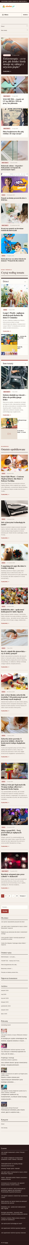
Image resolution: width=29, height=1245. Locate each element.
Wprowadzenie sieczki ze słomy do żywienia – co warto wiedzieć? (18, 432)
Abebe (6, 1242)
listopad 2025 (5, 1002)
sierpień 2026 (4, 990)
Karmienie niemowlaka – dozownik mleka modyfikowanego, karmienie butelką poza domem (14, 1213)
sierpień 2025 (4, 1009)
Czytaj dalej (7, 71)
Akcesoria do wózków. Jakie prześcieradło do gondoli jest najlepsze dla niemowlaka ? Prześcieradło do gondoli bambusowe (13, 1190)
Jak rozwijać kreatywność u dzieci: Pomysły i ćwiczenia (13, 1153)
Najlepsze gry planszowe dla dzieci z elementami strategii (14, 932)
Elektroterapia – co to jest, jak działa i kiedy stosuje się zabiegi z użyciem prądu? (14, 63)
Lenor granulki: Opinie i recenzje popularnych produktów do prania (13, 938)
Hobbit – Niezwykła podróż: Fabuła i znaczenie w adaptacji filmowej (14, 1178)
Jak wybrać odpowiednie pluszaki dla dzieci (12, 921)
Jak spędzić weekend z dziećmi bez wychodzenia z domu (14, 1196)
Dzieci (14, 26)
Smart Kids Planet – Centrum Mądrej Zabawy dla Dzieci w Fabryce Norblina (12, 478)
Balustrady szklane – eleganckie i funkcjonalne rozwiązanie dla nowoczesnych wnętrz (12, 168)
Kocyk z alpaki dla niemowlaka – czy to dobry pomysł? (13, 652)
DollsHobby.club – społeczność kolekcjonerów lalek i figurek (12, 610)
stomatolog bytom (6, 1025)
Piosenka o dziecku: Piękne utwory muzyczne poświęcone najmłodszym (13, 1218)
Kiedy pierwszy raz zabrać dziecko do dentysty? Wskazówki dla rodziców (13, 260)
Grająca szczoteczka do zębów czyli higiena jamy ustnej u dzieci (14, 1074)
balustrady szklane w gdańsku (9, 1059)
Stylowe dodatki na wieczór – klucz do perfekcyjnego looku (14, 397)
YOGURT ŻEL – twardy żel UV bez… (10, 960)
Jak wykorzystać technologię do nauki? (13, 523)
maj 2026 (3, 994)
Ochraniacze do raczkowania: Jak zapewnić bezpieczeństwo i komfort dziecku (12, 1183)
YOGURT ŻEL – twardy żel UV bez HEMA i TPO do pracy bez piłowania (13, 101)
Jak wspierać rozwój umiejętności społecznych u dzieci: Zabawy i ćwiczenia (14, 1091)
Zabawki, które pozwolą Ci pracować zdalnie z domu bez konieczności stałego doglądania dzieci (13, 741)
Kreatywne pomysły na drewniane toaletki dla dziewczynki (12, 229)
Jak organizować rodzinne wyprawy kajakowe (13, 1228)
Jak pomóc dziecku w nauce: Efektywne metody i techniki (14, 1035)
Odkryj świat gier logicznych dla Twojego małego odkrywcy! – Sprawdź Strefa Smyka (13, 786)
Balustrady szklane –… (7, 968)
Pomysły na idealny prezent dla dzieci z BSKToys (14, 199)
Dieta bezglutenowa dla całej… (9, 964)
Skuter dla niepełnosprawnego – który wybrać (18, 421)
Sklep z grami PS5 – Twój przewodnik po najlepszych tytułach (11, 832)
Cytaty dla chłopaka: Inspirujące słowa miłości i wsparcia (13, 943)
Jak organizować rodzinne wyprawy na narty (13, 1049)
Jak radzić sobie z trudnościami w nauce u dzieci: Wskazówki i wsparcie (14, 927)
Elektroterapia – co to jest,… (8, 956)
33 (17, 896)
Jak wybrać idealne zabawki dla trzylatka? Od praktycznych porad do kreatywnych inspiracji (14, 696)
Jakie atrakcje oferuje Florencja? (9, 1108)
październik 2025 (6, 1006)
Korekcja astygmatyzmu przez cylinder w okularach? (12, 875)
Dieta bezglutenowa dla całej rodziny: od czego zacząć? (13, 132)
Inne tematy (14, 30)
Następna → (23, 896)
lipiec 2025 (4, 1013)
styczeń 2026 (5, 998)
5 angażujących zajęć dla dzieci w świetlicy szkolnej (13, 567)
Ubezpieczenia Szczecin (7, 1165)
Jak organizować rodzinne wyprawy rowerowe (13, 1232)
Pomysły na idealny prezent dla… (10, 972)
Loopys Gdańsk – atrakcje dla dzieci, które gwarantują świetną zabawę (18, 337)
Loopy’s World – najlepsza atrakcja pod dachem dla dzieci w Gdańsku (13, 315)
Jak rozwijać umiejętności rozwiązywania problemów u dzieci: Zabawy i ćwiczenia (12, 1158)
